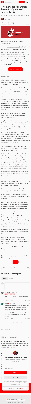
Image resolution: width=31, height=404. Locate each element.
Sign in (27, 2)
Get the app (21, 399)
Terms (16, 397)
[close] (26, 351)
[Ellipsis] (29, 292)
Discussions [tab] (13, 337)
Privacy (13, 397)
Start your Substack (12, 399)
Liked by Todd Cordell (10, 294)
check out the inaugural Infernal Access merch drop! (12, 54)
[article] (15, 345)
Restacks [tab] (11, 278)
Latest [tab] (6, 337)
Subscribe (22, 2)
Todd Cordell (8, 18)
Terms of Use (24, 381)
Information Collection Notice (20, 382)
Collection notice (22, 397)
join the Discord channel (13, 47)
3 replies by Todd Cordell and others (14, 323)
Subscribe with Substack (17, 378)
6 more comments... (6, 329)
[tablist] (7, 278)
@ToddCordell (18, 41)
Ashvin (6, 303)
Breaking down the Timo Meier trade (13, 341)
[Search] (28, 337)
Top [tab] (3, 337)
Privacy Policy (16, 384)
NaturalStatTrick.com (13, 247)
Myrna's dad (8, 292)
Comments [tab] (4, 278)
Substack (9, 402)
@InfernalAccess (6, 44)
